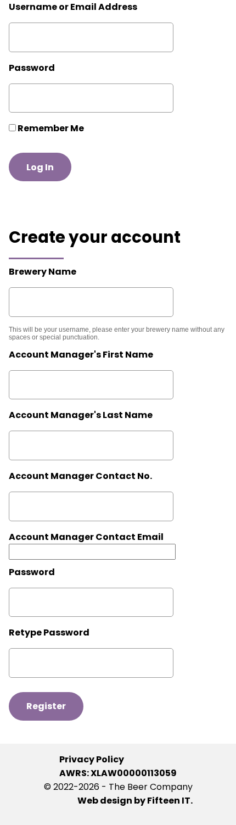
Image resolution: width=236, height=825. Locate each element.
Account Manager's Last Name (81, 415)
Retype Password (49, 632)
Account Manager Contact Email (86, 537)
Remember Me (50, 128)
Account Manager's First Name (81, 354)
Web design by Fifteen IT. (135, 800)
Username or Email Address (73, 7)
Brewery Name (42, 271)
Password (32, 68)
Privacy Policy (91, 759)
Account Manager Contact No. (80, 476)
